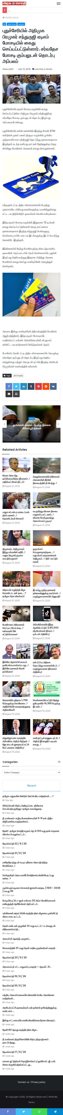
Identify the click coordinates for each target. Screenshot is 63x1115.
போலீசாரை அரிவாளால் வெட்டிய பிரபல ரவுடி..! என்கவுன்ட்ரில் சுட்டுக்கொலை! (13, 629)
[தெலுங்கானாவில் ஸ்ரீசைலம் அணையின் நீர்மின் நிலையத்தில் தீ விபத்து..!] (47, 465)
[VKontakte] (53, 386)
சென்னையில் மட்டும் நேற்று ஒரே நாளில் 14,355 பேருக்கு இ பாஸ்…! (46, 703)
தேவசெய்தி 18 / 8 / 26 (14, 985)
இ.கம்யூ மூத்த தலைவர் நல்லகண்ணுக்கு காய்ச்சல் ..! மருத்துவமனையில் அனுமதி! (46, 593)
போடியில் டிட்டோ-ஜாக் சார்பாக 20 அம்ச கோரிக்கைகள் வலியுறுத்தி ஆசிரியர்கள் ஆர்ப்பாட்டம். (29, 902)
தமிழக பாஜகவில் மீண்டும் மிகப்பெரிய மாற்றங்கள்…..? (28, 796)
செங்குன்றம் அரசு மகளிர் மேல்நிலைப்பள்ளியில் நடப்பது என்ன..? (28, 877)
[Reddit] (46, 386)
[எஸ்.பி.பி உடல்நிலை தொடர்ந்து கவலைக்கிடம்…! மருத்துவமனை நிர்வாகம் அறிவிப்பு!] (47, 651)
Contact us (23, 1082)
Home (8, 17)
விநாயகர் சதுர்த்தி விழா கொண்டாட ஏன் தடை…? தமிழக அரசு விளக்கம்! (14, 593)
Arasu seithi (8, 69)
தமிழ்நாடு (21, 24)
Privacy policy (38, 1082)
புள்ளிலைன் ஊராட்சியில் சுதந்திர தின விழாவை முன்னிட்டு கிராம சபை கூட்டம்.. (30, 915)
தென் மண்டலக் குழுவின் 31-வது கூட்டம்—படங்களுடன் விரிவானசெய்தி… (29, 927)
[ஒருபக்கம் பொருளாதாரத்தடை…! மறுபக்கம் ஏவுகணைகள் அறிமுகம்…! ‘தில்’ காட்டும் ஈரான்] (47, 538)
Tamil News (12, 24)
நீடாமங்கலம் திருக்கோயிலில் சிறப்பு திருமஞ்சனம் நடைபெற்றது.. (26, 1041)
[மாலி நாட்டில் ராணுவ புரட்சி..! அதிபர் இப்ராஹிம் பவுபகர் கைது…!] (47, 727)
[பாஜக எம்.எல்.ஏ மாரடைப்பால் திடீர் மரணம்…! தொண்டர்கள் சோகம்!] (16, 500)
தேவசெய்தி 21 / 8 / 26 (14, 853)
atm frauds (18, 375)
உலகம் (16, 17)
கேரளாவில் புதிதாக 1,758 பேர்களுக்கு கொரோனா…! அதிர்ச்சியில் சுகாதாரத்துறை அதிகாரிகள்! (16, 705)
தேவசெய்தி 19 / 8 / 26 (14, 976)
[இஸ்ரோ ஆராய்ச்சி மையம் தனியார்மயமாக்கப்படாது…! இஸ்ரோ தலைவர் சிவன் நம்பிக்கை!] (16, 651)
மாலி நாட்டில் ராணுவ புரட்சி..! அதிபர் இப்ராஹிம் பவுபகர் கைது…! (46, 741)
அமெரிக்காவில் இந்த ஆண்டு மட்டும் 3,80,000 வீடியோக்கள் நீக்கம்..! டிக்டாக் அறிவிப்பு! (45, 629)
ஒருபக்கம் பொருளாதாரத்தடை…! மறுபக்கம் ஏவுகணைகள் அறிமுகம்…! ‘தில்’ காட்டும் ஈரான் (45, 555)
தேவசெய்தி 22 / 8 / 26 (20, 10)
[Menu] (58, 3)
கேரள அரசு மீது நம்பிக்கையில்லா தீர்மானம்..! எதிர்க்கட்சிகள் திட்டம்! (16, 479)
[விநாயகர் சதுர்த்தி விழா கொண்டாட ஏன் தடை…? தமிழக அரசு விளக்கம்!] (16, 579)
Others (31, 419)
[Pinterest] (38, 386)
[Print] (16, 393)
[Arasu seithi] (14, 3)
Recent (31, 785)
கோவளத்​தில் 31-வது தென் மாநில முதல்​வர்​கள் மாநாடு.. (29, 948)
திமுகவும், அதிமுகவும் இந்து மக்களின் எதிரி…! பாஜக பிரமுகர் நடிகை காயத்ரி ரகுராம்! (14, 553)
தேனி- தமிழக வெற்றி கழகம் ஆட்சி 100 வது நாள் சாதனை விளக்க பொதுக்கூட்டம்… (31, 832)
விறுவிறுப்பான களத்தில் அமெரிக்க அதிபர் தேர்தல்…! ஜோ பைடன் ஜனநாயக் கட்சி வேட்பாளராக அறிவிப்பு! (16, 742)
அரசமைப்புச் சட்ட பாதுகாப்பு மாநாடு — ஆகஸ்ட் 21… (27, 967)
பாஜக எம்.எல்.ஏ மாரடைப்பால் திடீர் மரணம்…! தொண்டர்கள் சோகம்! (16, 515)
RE (4, 24)
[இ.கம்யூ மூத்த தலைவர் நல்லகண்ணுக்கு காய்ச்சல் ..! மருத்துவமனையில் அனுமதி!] (47, 579)
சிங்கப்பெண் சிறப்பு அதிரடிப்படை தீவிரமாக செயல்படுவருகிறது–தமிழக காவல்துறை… (23, 807)
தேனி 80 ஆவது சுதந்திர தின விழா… (20, 1030)
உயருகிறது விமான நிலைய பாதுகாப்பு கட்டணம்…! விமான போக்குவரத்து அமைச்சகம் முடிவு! (45, 516)
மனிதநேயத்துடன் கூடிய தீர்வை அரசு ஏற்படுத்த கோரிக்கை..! (25, 864)
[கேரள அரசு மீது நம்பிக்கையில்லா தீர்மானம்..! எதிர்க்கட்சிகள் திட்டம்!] (16, 465)
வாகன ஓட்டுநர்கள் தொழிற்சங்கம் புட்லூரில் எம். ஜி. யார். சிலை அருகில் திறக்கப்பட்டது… (29, 1063)
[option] (31, 424)
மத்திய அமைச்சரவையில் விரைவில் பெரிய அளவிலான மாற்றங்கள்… (28, 996)
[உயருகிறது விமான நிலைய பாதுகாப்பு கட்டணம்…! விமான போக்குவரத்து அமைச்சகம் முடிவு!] (47, 500)
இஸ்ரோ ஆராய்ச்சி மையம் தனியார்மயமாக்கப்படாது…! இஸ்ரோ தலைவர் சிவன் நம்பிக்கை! (16, 666)
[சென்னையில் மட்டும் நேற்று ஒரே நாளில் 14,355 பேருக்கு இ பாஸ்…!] (47, 689)
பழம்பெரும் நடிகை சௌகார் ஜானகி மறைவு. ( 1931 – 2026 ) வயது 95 (31, 889)
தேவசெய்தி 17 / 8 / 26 (14, 1052)
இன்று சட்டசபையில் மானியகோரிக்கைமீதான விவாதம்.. (29, 1020)
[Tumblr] (31, 386)
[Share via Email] (9, 393)
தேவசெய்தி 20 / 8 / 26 (15, 957)
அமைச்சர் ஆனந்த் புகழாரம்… (17, 938)
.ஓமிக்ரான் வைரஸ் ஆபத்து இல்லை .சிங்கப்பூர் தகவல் (31, 426)
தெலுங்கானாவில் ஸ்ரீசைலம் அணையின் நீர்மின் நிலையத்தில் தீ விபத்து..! (46, 480)
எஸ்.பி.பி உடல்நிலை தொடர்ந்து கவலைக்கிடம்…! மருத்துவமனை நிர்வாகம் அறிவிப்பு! (46, 667)
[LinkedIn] (23, 386)
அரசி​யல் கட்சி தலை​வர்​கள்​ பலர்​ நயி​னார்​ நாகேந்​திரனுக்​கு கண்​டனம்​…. (30, 1009)
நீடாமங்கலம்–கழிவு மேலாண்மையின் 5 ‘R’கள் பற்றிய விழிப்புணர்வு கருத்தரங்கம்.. (28, 820)
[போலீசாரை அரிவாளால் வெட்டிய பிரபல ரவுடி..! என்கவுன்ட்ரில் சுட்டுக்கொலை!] (16, 613)
